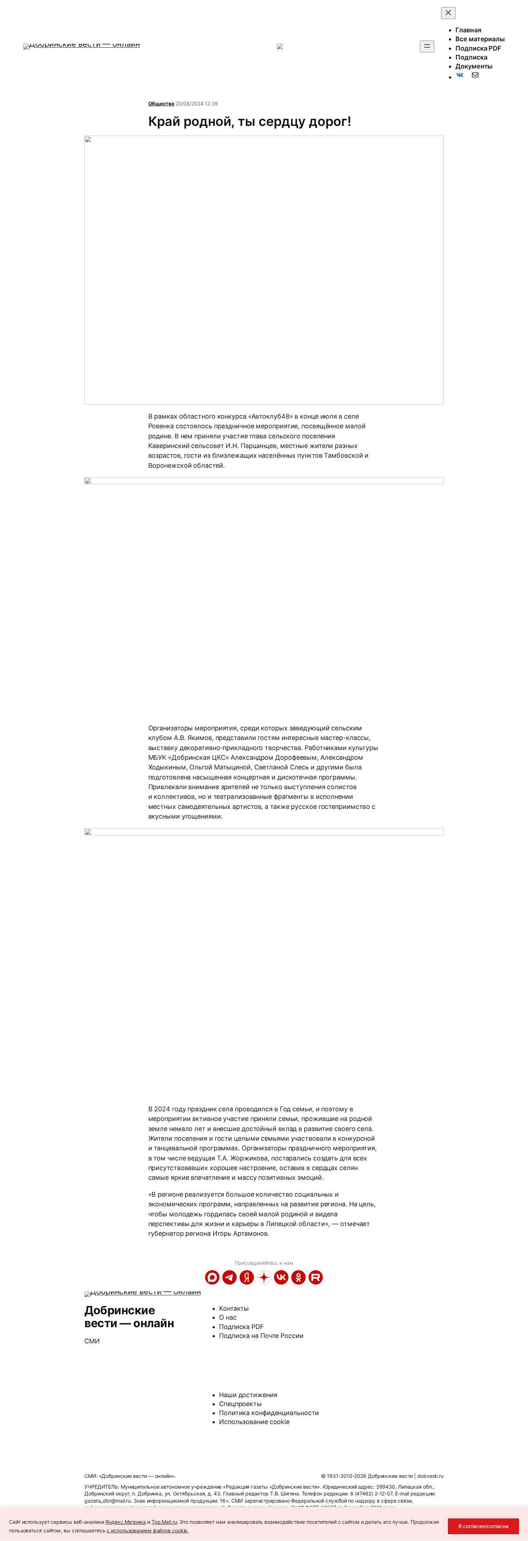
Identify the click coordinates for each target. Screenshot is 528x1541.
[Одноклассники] (298, 1277)
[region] (264, 1524)
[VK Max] (212, 1277)
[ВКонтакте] (281, 1277)
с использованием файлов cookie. (148, 1530)
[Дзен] (264, 1277)
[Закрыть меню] (448, 13)
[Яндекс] (247, 1277)
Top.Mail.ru (164, 1522)
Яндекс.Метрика (125, 1522)
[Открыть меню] (427, 46)
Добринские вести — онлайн (129, 1316)
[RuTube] (316, 1277)
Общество (161, 103)
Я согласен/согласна (483, 1526)
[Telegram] (229, 1277)
